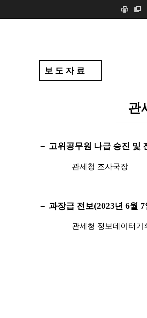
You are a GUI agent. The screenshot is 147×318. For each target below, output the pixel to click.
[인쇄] (124, 9)
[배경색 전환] (137, 9)
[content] (73, 168)
